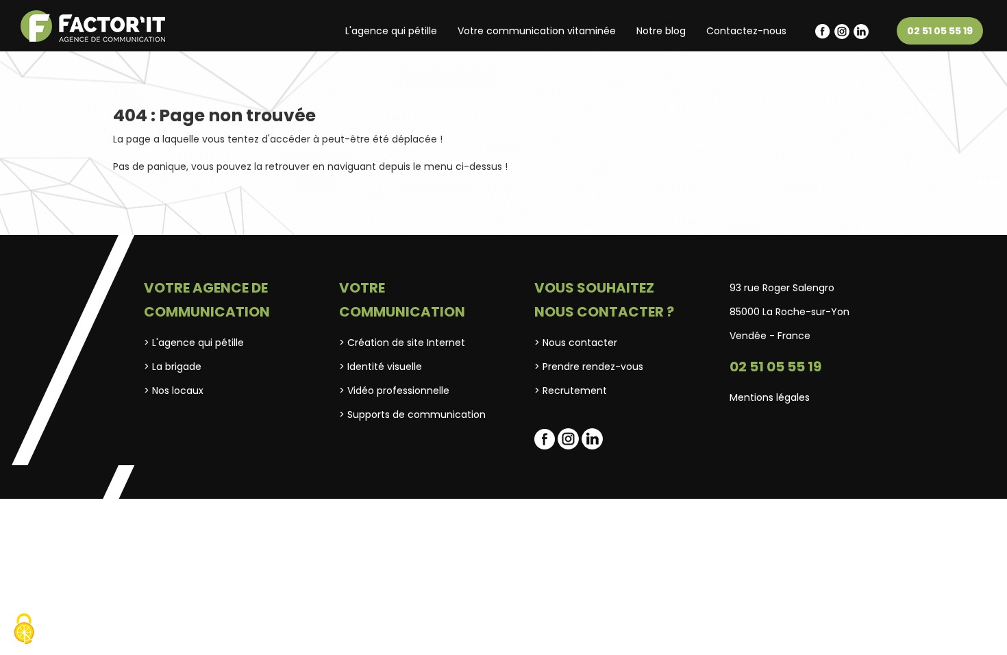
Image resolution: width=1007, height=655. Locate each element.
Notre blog (661, 31)
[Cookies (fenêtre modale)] (24, 630)
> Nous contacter (575, 342)
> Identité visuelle (380, 366)
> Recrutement (570, 390)
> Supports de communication (412, 414)
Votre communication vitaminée (537, 31)
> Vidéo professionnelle (394, 390)
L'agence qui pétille (391, 31)
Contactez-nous (746, 31)
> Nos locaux (173, 390)
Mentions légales (770, 397)
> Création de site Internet (402, 342)
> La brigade (172, 366)
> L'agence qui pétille (194, 342)
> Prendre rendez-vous (588, 366)
